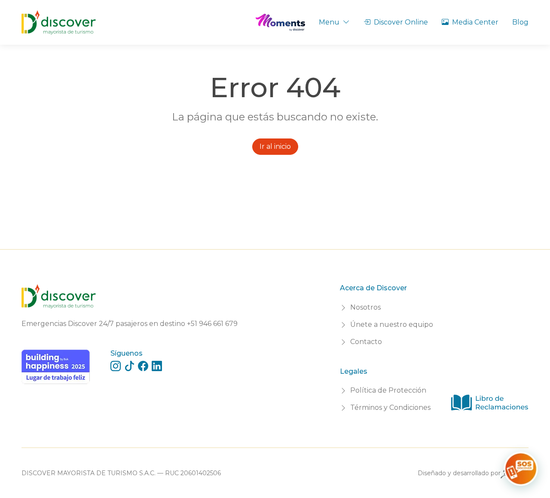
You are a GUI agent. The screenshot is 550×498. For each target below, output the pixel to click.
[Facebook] (143, 366)
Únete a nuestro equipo (391, 324)
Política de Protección (388, 390)
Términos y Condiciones (390, 407)
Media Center (475, 22)
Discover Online (401, 22)
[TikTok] (129, 366)
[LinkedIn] (157, 366)
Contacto (366, 342)
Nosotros (365, 307)
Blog (520, 22)
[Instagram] (115, 366)
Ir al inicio (275, 146)
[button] (521, 469)
